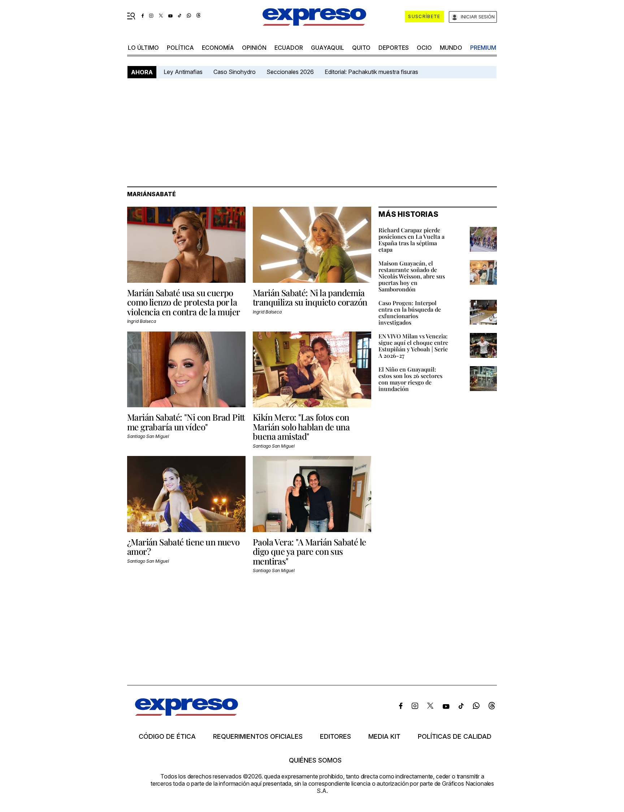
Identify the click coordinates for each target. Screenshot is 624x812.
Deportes (393, 47)
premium (483, 47)
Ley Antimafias (183, 71)
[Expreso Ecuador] (186, 713)
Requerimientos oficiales (258, 736)
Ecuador (288, 47)
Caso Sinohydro (234, 71)
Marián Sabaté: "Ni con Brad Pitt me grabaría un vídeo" (186, 421)
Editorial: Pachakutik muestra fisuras (372, 71)
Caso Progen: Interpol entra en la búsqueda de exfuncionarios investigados (409, 312)
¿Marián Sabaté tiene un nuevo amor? (183, 546)
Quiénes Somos (315, 760)
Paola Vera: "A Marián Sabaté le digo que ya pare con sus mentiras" (309, 551)
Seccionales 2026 (290, 71)
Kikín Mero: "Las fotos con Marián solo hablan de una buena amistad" (301, 426)
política (180, 47)
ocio (424, 47)
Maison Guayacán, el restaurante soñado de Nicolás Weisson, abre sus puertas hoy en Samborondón (411, 276)
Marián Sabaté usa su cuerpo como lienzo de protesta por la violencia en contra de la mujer (183, 302)
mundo (451, 47)
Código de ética (167, 736)
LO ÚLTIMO (143, 47)
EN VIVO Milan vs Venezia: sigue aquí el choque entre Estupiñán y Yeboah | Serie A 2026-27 (413, 345)
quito (361, 47)
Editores (335, 736)
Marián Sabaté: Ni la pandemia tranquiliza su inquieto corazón (310, 297)
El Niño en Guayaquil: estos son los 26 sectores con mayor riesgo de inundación (410, 378)
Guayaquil (327, 47)
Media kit (384, 736)
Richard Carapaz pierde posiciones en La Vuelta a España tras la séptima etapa (411, 239)
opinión (254, 47)
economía (218, 47)
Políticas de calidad (454, 736)
